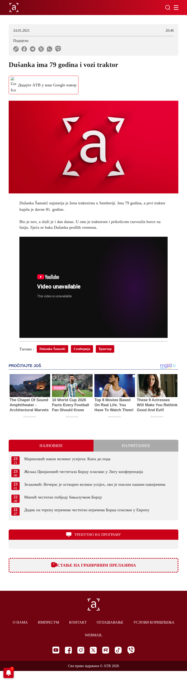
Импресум (48, 622)
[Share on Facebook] (24, 49)
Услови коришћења (153, 622)
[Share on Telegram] (33, 49)
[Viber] (131, 650)
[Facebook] (68, 650)
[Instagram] (80, 650)
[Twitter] (93, 650)
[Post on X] (41, 49)
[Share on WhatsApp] (49, 49)
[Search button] (167, 7)
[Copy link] (16, 49)
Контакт (78, 622)
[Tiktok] (118, 650)
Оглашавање (110, 622)
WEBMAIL (93, 635)
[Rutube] (105, 650)
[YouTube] (55, 650)
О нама (20, 622)
